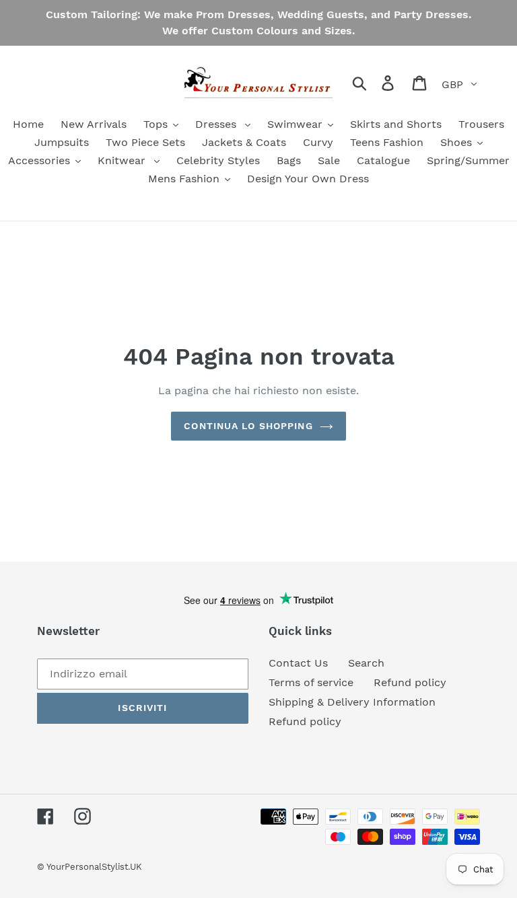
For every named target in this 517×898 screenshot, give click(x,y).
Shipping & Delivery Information (352, 702)
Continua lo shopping (248, 425)
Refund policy (410, 682)
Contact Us (298, 663)
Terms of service (311, 682)
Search (366, 663)
